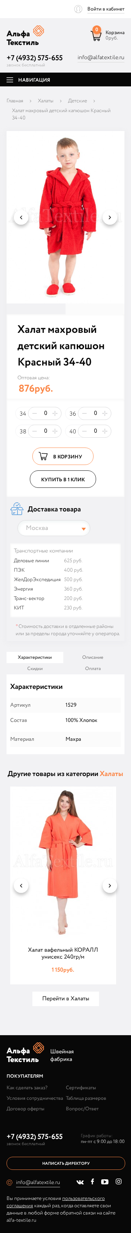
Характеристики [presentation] (35, 657)
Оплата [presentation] (93, 668)
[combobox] (53, 528)
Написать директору (66, 1164)
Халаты (45, 101)
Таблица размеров (86, 1098)
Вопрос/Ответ (82, 1108)
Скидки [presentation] (35, 668)
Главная (15, 101)
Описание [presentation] (92, 657)
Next (110, 217)
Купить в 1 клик (63, 479)
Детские (77, 101)
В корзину (67, 457)
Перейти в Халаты (65, 999)
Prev (21, 217)
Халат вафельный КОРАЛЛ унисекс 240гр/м (63, 953)
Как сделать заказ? (27, 1087)
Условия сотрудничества (35, 1098)
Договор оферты (25, 1108)
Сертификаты (81, 1087)
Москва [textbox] (37, 528)
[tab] (35, 657)
